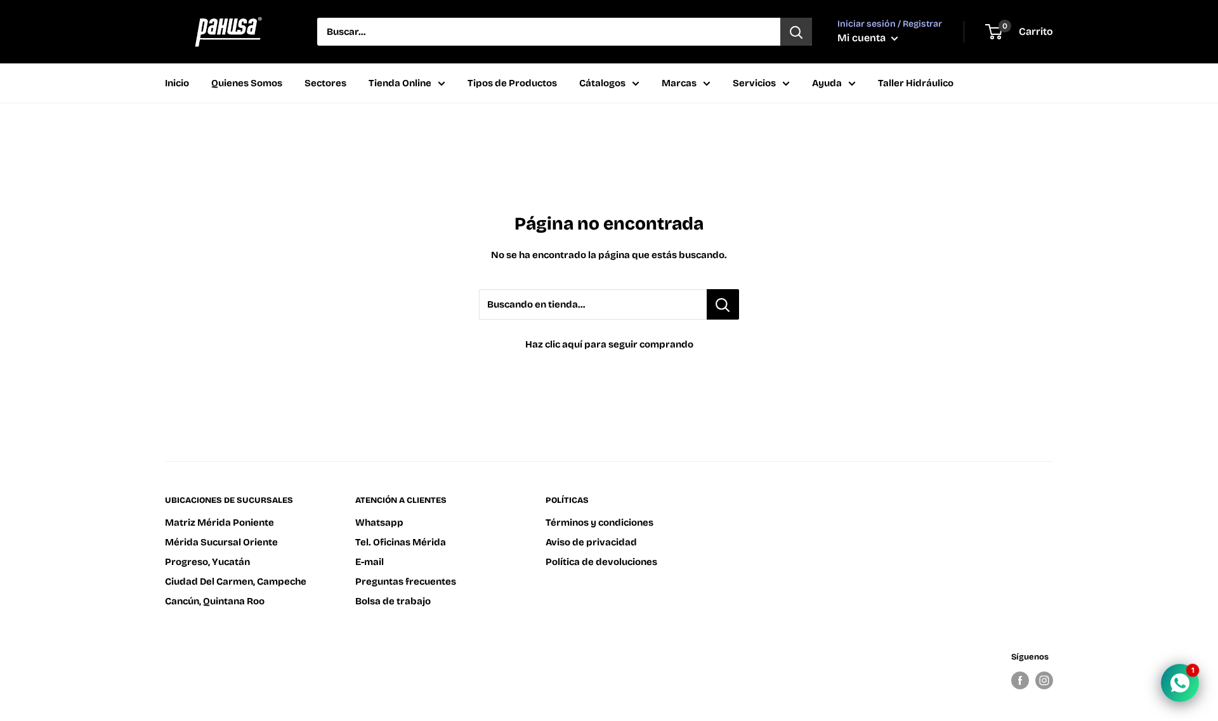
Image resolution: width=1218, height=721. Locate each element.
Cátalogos (602, 83)
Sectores (325, 83)
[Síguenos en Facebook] (1020, 680)
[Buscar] (796, 32)
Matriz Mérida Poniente (219, 522)
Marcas (679, 83)
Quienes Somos (246, 83)
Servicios (754, 83)
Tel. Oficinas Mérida (400, 542)
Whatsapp (379, 522)
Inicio (177, 83)
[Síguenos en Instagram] (1044, 680)
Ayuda (827, 83)
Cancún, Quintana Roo (215, 601)
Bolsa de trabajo (393, 601)
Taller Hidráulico (915, 83)
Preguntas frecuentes (405, 581)
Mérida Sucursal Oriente (221, 542)
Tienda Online (400, 83)
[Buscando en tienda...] (723, 304)
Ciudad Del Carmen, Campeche (235, 581)
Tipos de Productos (512, 83)
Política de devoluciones (601, 562)
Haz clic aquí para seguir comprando (609, 344)
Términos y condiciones (599, 522)
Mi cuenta (862, 38)
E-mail (369, 562)
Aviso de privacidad (591, 542)
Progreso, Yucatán (207, 562)
